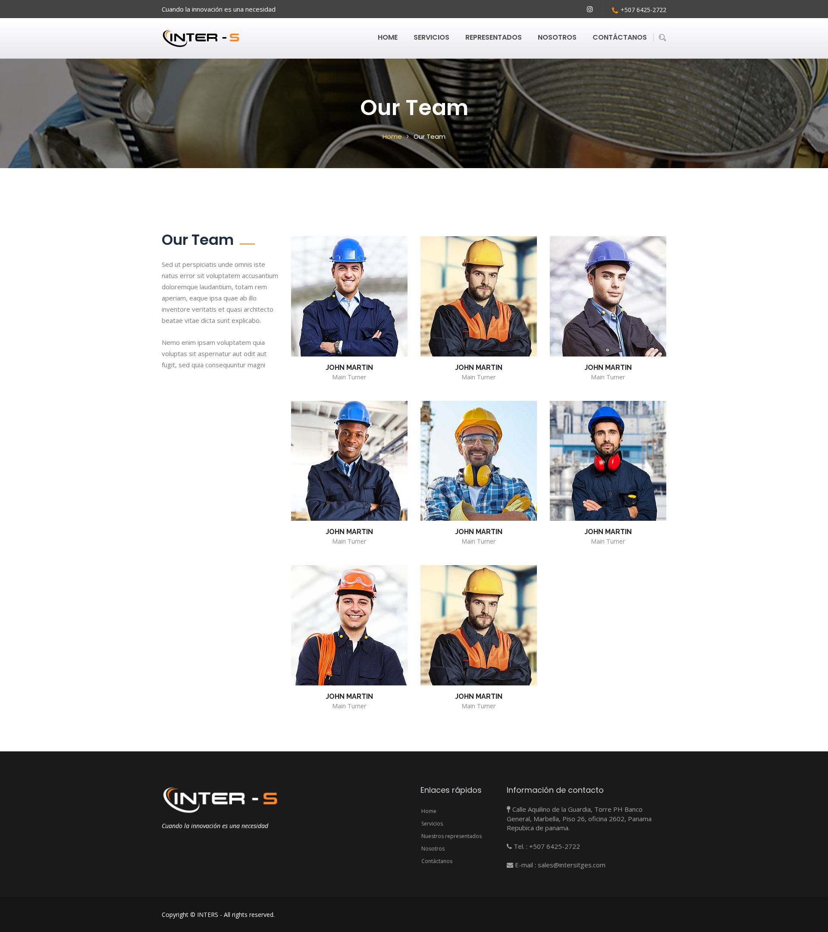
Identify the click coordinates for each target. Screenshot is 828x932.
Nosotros (557, 37)
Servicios (431, 37)
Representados (493, 37)
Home (388, 37)
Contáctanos (620, 37)
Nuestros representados (451, 836)
